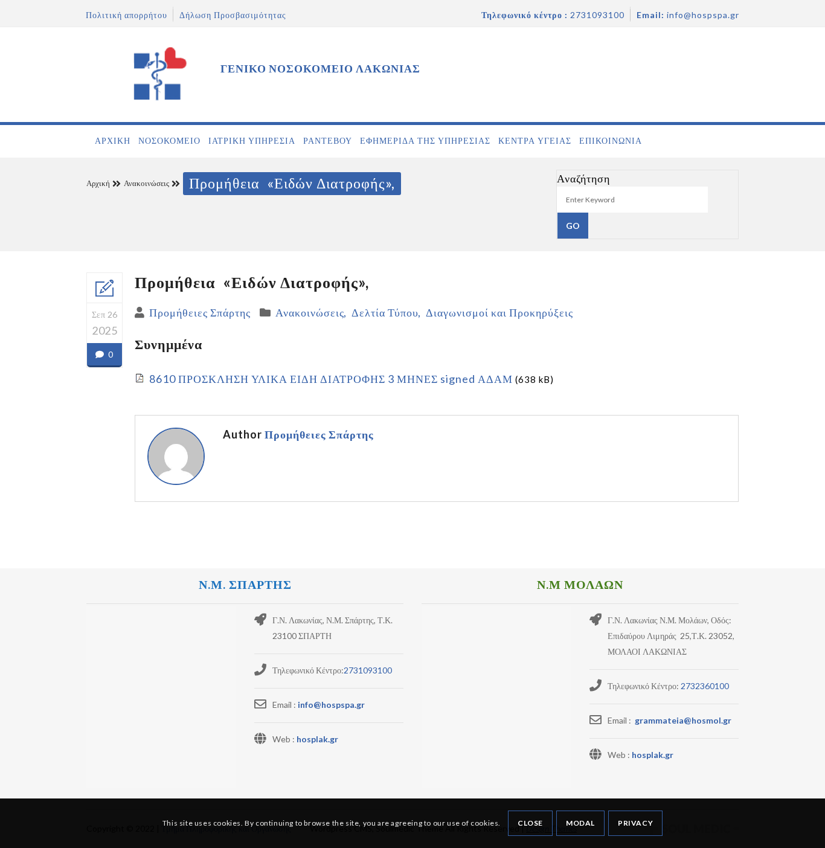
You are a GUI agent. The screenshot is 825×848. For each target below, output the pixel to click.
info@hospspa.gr (331, 704)
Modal (580, 822)
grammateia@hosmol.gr (682, 720)
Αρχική (98, 183)
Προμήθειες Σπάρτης (200, 312)
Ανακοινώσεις (146, 183)
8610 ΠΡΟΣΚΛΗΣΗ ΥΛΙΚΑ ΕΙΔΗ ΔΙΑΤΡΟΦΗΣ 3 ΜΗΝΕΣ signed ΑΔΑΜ (331, 378)
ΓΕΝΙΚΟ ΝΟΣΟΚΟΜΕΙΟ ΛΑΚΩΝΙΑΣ (320, 68)
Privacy (635, 822)
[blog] (104, 288)
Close (530, 822)
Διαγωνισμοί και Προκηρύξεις (499, 312)
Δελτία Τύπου (385, 312)
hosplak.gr (317, 739)
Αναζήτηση (583, 178)
